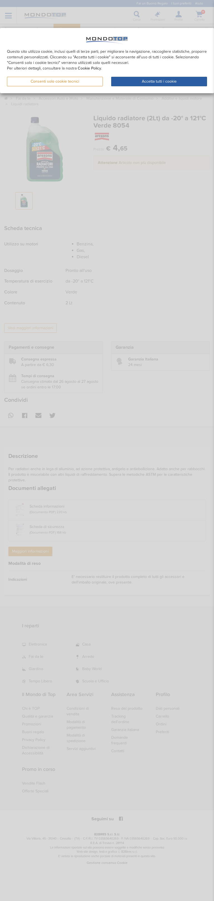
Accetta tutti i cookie (159, 81)
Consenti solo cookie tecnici (55, 81)
